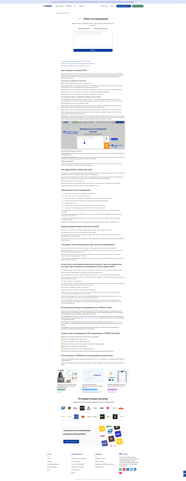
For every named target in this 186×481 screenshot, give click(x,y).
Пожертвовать (99, 467)
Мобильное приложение (81, 163)
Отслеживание (75, 469)
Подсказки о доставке (77, 467)
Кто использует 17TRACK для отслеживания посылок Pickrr (76, 65)
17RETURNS (68, 6)
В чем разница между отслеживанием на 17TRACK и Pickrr (75, 61)
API (74, 6)
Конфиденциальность (53, 464)
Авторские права (52, 467)
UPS (99, 101)
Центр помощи (99, 461)
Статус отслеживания (77, 464)
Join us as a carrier (71, 441)
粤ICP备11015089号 (106, 479)
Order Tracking (59, 6)
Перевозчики (63, 13)
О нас (48, 458)
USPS (96, 101)
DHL (106, 101)
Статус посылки (76, 461)
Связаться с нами (100, 458)
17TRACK (87, 97)
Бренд (73, 472)
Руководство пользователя (79, 458)
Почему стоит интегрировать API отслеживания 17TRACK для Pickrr (78, 63)
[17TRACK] (47, 6)
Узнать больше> (130, 1)
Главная (57, 13)
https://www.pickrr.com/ (101, 28)
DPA (48, 469)
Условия (49, 461)
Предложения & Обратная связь (104, 464)
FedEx (102, 101)
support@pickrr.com (85, 28)
